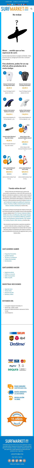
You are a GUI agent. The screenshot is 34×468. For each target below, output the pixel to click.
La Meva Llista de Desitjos (20, 1)
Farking (7, 220)
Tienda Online (8, 290)
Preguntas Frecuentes (10, 254)
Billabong (22, 216)
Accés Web (9, 1)
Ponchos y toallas (12, 203)
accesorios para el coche (23, 203)
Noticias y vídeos (9, 294)
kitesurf (7, 205)
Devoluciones (8, 261)
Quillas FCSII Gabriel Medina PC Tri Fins (24, 111)
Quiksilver (28, 216)
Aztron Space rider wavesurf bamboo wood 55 (25, 138)
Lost (25, 218)
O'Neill (4, 215)
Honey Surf (10, 216)
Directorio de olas (9, 292)
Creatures (24, 213)
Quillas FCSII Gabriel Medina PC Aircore (9, 111)
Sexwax (20, 220)
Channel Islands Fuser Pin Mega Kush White (9, 84)
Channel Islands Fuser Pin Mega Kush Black (25, 84)
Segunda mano (8, 289)
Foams (5, 203)
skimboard (17, 205)
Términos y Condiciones (11, 257)
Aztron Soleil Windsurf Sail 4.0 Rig (9, 168)
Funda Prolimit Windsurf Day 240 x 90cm (9, 137)
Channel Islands (19, 218)
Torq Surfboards (10, 218)
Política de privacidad (10, 259)
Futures (19, 213)
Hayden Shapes (27, 215)
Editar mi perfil (8, 277)
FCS (16, 213)
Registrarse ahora (9, 272)
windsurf (12, 205)
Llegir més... (21, 451)
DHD (10, 215)
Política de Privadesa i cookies (17, 464)
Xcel (8, 215)
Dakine (29, 213)
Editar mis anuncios (10, 276)
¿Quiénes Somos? (9, 255)
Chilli (21, 215)
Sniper (4, 216)
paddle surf (21, 202)
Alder (16, 220)
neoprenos (27, 202)
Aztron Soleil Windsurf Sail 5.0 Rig (25, 168)
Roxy (4, 218)
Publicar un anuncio (10, 274)
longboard (15, 202)
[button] (31, 9)
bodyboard (9, 202)
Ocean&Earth (16, 216)
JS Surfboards (15, 215)
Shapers (12, 220)
